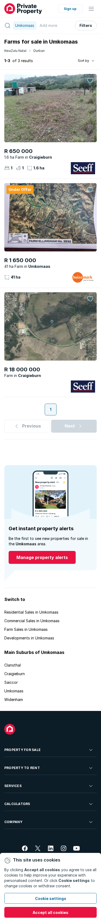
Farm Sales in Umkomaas (26, 629)
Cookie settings (50, 898)
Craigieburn (14, 673)
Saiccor (11, 682)
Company (13, 822)
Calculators (17, 804)
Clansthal (12, 665)
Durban (39, 51)
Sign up (70, 9)
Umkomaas (13, 691)
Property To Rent (22, 768)
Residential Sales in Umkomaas (31, 612)
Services (13, 786)
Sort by (83, 61)
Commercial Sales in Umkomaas (32, 620)
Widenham (13, 699)
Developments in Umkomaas (29, 638)
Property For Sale (22, 750)
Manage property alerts (42, 557)
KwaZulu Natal (15, 51)
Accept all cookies (50, 912)
